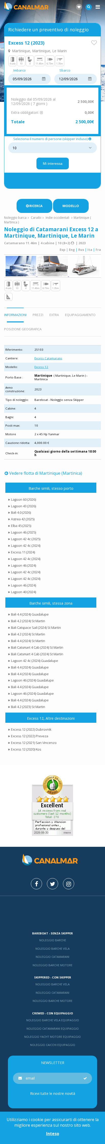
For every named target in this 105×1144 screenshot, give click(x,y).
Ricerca (36, 205)
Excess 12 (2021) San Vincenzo (34, 742)
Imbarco (19, 71)
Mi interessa (52, 163)
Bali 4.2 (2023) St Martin (28, 706)
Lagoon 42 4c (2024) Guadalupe (34, 660)
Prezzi (38, 314)
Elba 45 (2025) (21, 525)
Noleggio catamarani (52, 957)
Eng (72, 249)
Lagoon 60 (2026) (23, 499)
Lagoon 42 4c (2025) (25, 539)
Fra (98, 249)
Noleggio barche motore (52, 965)
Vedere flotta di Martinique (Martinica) (45, 473)
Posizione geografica (23, 329)
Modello (70, 205)
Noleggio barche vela (52, 948)
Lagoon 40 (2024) (23, 592)
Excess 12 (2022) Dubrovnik (31, 729)
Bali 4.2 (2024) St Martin (28, 621)
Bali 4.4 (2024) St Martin (28, 640)
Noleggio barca (15, 217)
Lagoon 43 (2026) (23, 506)
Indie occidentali (57, 217)
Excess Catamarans (48, 358)
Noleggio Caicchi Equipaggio (52, 1045)
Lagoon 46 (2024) (23, 565)
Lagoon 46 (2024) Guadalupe (32, 680)
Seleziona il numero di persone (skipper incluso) (50, 139)
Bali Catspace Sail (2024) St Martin (36, 627)
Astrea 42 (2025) (22, 519)
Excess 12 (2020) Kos (26, 749)
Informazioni (15, 314)
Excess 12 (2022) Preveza (29, 736)
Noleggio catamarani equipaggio (53, 1028)
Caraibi (36, 217)
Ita (89, 249)
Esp (62, 249)
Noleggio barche (52, 940)
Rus (81, 249)
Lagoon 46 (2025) (23, 532)
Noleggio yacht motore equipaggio (52, 1037)
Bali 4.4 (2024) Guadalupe (30, 614)
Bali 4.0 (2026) (21, 512)
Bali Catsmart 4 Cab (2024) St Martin (37, 647)
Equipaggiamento (80, 314)
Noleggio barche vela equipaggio (52, 1020)
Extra (54, 314)
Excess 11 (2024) (23, 552)
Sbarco (64, 71)
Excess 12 (41, 367)
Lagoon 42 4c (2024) (25, 545)
